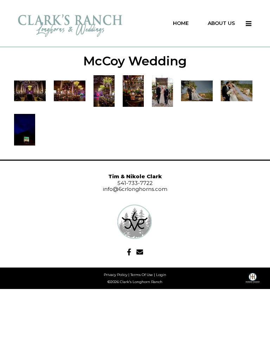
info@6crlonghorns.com (135, 189)
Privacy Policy (115, 274)
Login (161, 274)
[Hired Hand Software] (252, 280)
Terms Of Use (141, 274)
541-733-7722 (135, 183)
